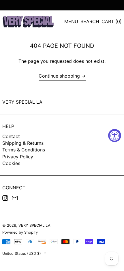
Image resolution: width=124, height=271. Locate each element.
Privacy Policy (17, 157)
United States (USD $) (22, 253)
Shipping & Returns (23, 143)
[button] (89, 22)
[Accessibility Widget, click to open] (114, 135)
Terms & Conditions (23, 150)
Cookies (11, 163)
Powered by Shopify (20, 232)
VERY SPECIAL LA (22, 102)
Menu (71, 21)
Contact (11, 136)
